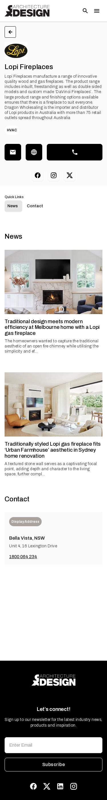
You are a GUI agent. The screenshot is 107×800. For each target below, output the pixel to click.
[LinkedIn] (60, 786)
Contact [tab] (35, 206)
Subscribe (53, 764)
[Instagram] (53, 175)
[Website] (34, 152)
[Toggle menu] (96, 11)
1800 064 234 (23, 556)
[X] (69, 175)
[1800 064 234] (74, 152)
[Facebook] (37, 175)
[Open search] (85, 11)
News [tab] (12, 206)
